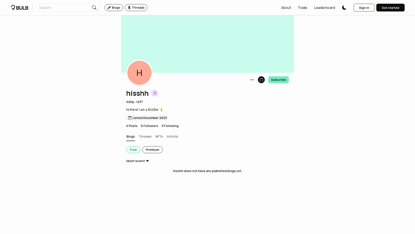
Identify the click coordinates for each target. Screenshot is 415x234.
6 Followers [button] (149, 126)
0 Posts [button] (131, 126)
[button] (286, 7)
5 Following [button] (170, 126)
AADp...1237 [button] (134, 102)
